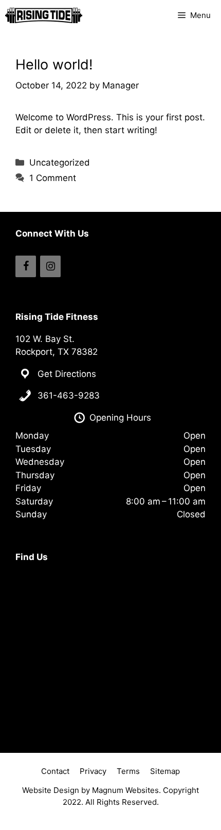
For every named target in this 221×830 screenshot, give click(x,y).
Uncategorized (59, 162)
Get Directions (67, 374)
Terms (128, 771)
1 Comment (52, 178)
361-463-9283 (69, 395)
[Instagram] (50, 266)
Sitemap (165, 771)
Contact (55, 771)
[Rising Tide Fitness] (43, 15)
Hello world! (54, 64)
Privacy (93, 771)
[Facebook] (25, 266)
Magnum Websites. (126, 790)
